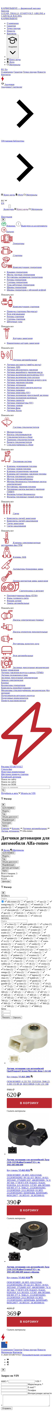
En (6, 69)
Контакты (11, 33)
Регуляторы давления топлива (21, 486)
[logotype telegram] (8, 1364)
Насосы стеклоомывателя (19, 434)
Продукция (6, 217)
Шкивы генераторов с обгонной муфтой (26, 290)
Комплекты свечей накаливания (22, 521)
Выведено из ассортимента (34, 226)
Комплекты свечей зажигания (21, 518)
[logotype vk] (8, 1359)
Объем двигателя (9, 817)
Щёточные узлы (14, 321)
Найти (4, 826)
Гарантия (11, 26)
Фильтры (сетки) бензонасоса (21, 494)
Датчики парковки (16, 390)
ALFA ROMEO (8, 808)
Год (3, 814)
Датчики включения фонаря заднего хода (26, 380)
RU (3, 69)
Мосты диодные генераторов (21, 274)
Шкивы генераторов (17, 287)
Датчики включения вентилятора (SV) (25, 375)
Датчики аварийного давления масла (25, 372)
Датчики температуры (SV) (20, 403)
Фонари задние (14, 600)
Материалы (14, 64)
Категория (6, 823)
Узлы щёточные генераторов (20, 285)
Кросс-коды (15, 59)
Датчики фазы (13, 408)
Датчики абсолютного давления (22, 369)
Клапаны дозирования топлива (22, 466)
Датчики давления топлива (20, 382)
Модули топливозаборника (20, 479)
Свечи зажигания (15, 523)
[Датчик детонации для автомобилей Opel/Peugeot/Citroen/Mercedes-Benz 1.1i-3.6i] (28, 1063)
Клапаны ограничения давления (22, 471)
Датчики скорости (15, 400)
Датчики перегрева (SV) (18, 392)
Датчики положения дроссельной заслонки (27, 395)
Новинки (11, 226)
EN (2, 203)
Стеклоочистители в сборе (20, 437)
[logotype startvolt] (6, 81)
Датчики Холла (14, 410)
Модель (5, 811)
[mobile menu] (9, 206)
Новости (11, 31)
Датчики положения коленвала (22, 398)
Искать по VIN (28, 793)
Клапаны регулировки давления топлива (26, 474)
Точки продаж (13, 28)
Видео (6, 850)
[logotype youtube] (8, 1362)
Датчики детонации (16, 385)
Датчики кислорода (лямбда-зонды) (24, 364)
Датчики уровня (14, 405)
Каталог (10, 231)
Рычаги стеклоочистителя (19, 442)
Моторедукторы (14, 432)
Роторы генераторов (16, 279)
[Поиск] (3, 790)
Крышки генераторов (17, 272)
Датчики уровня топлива (19, 469)
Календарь (8, 209)
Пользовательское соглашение (36, 1355)
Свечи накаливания (16, 526)
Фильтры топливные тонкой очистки (25, 497)
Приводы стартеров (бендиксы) (22, 311)
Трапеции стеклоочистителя (20, 439)
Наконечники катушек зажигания (23, 343)
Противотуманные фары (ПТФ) (22, 595)
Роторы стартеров (15, 316)
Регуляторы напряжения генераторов (25, 277)
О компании (13, 23)
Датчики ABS (13, 367)
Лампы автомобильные (18, 603)
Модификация (8, 820)
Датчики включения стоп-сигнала (23, 377)
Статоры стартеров (16, 319)
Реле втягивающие (16, 314)
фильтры (6, 881)
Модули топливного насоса (20, 476)
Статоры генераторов (17, 282)
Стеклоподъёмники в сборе (20, 444)
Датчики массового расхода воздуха (24, 387)
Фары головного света (18, 598)
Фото (11, 62)
